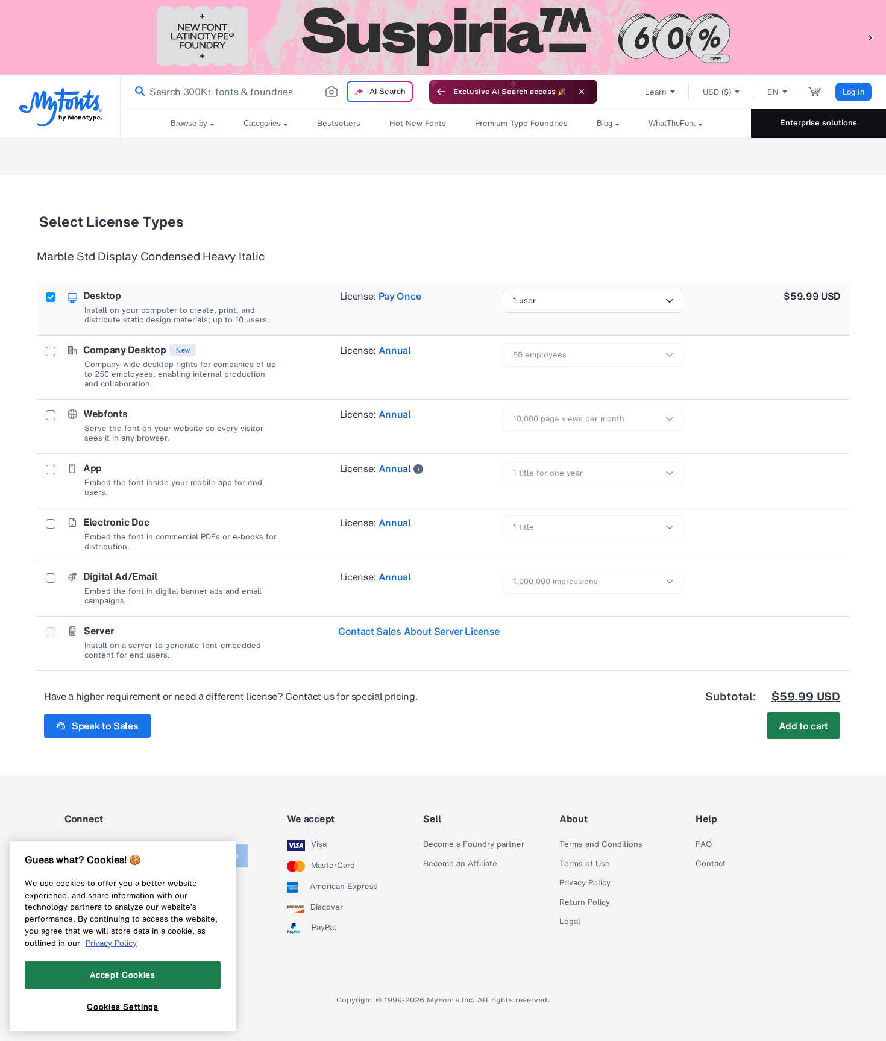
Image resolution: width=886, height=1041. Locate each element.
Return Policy (584, 902)
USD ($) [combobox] (717, 92)
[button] (871, 37)
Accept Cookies (122, 975)
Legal (569, 921)
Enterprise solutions (818, 122)
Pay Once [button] (400, 296)
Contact (711, 864)
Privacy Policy (585, 883)
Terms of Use (584, 864)
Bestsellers (338, 123)
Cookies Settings (123, 1007)
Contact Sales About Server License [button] (419, 631)
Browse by (189, 123)
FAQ (704, 844)
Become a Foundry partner (473, 844)
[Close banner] (581, 92)
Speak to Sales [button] (105, 726)
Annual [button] (395, 350)
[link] (137, 92)
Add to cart (803, 726)
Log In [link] (853, 91)
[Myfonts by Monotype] (60, 107)
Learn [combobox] (656, 92)
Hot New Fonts (417, 123)
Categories (262, 123)
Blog (604, 123)
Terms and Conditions (601, 844)
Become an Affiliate (460, 864)
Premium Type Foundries (521, 123)
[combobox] (270, 92)
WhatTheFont (672, 123)
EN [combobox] (773, 92)
